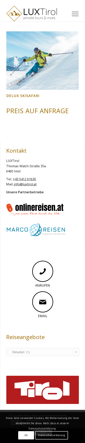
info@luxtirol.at (25, 184)
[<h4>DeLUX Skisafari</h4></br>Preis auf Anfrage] (42, 60)
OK (26, 435)
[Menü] (73, 13)
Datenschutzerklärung (51, 435)
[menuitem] (73, 13)
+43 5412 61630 (24, 179)
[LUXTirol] (35, 13)
